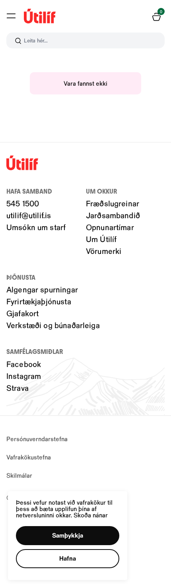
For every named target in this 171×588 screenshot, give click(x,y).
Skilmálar (19, 475)
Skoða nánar (91, 515)
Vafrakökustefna (28, 457)
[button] (11, 16)
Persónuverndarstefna (37, 438)
